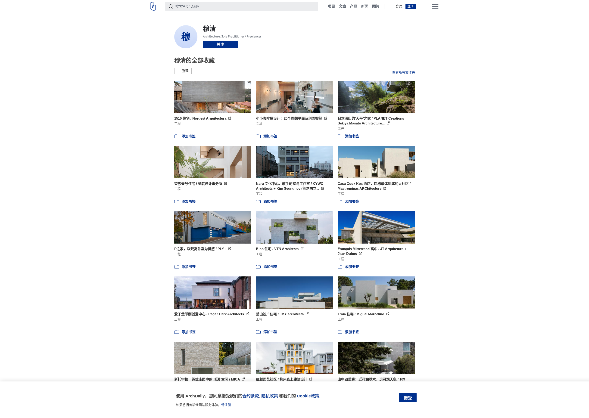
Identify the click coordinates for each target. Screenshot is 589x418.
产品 (353, 6)
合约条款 (250, 395)
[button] (183, 71)
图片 (376, 6)
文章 (342, 6)
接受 (408, 398)
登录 (399, 6)
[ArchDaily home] (153, 6)
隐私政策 (269, 395)
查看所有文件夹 (403, 72)
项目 (331, 6)
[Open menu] (435, 6)
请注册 (226, 405)
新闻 (364, 6)
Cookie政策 (308, 395)
